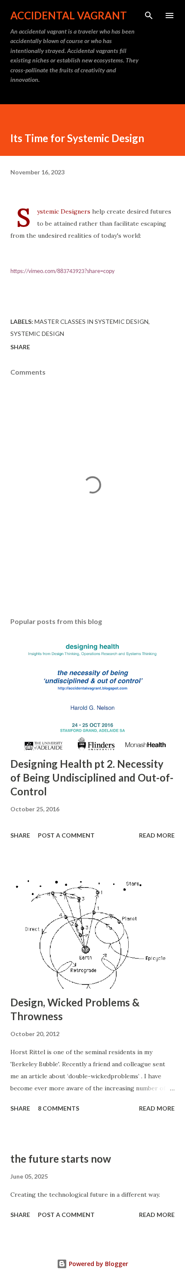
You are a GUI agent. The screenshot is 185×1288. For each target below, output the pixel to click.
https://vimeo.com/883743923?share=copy (62, 271)
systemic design (37, 333)
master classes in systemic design (91, 321)
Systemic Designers (63, 211)
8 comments (58, 1108)
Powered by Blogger (97, 1264)
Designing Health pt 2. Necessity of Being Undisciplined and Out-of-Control (91, 777)
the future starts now (60, 1158)
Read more (157, 835)
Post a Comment (66, 835)
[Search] (149, 15)
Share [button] (20, 347)
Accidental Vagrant (68, 15)
